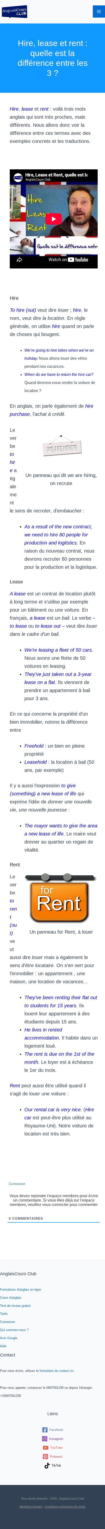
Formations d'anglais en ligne (20, 1289)
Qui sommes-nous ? (14, 1330)
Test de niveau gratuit (15, 1306)
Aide (3, 1346)
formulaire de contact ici (57, 1371)
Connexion (16, 1184)
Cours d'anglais (10, 1297)
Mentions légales (31, 1506)
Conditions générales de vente (65, 1506)
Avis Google (8, 1338)
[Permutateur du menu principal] (99, 11)
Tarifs (4, 1314)
